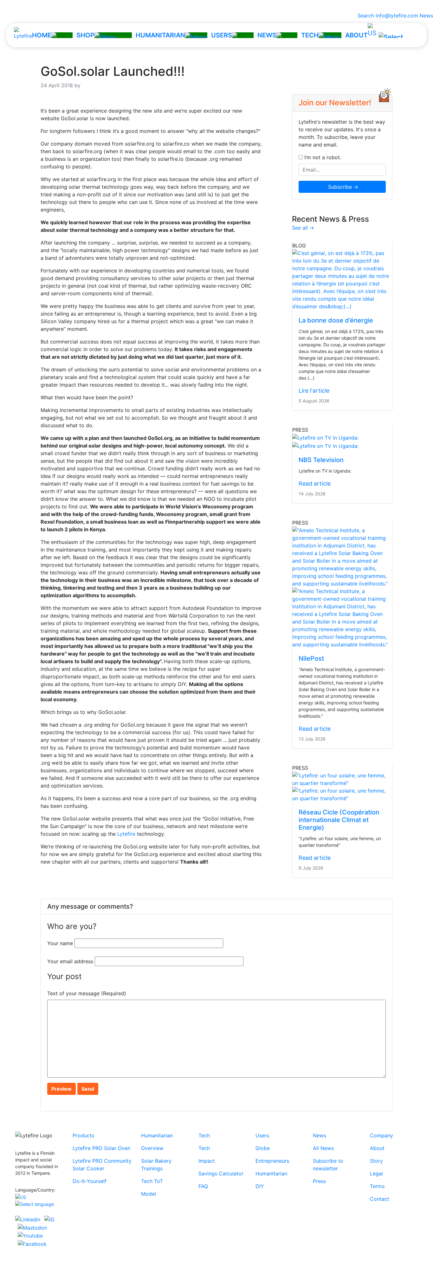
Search (364, 15)
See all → (303, 228)
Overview (152, 1148)
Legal (376, 1173)
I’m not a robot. (322, 157)
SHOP (85, 35)
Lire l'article (314, 390)
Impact (206, 1161)
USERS (221, 35)
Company (381, 1135)
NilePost (311, 658)
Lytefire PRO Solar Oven (101, 1148)
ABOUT (356, 35)
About (377, 1148)
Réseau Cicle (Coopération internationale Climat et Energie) (339, 819)
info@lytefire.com (397, 15)
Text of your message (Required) (86, 993)
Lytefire (126, 834)
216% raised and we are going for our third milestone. (216, 6)
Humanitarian (157, 1135)
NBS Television (321, 460)
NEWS (266, 35)
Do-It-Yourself (90, 1181)
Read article (315, 483)
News (426, 15)
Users (262, 1135)
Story (376, 1161)
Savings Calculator (220, 1173)
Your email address (70, 961)
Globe (262, 1148)
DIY (259, 1186)
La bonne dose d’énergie (336, 320)
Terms (377, 1186)
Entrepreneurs (272, 1161)
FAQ (203, 1186)
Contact (379, 1199)
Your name (60, 943)
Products (83, 1135)
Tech (204, 1135)
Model (148, 1194)
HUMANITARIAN (160, 35)
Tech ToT (152, 1181)
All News (323, 1148)
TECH (310, 35)
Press (319, 1181)
